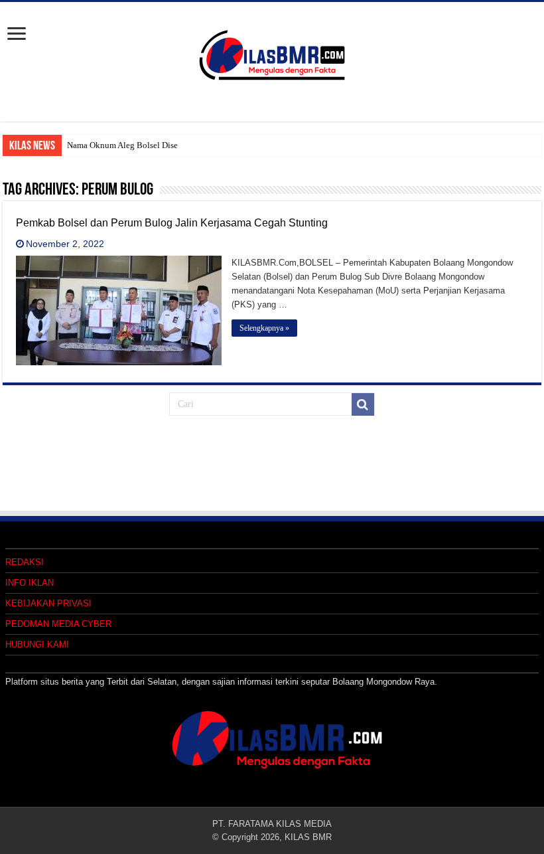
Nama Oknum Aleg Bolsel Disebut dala (137, 145)
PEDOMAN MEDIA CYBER (58, 624)
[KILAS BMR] (272, 52)
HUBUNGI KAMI (37, 644)
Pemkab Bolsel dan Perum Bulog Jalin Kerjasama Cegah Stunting (172, 222)
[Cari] (363, 404)
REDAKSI (24, 562)
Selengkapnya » (264, 328)
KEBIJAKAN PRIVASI (48, 603)
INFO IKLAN (29, 583)
